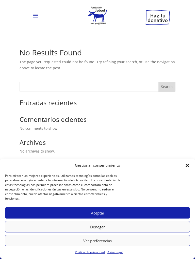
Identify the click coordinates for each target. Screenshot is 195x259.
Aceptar (97, 212)
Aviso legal (115, 252)
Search (167, 86)
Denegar (97, 226)
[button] (187, 165)
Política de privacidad (90, 252)
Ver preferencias (97, 240)
